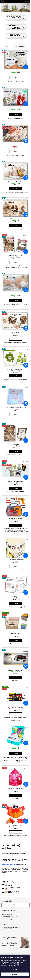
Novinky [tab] (15, 47)
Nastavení (15, 969)
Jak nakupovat (5, 898)
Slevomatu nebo (7, 849)
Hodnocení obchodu (7, 905)
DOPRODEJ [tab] (21, 47)
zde (18, 965)
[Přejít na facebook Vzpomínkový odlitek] (10, 948)
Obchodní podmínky (7, 899)
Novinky (3, 903)
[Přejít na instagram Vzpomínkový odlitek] (19, 948)
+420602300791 (8, 914)
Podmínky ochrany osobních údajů (11, 901)
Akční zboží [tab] (8, 47)
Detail (15, 77)
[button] (3, 7)
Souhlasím (15, 974)
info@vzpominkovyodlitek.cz (11, 912)
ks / (15, 890)
